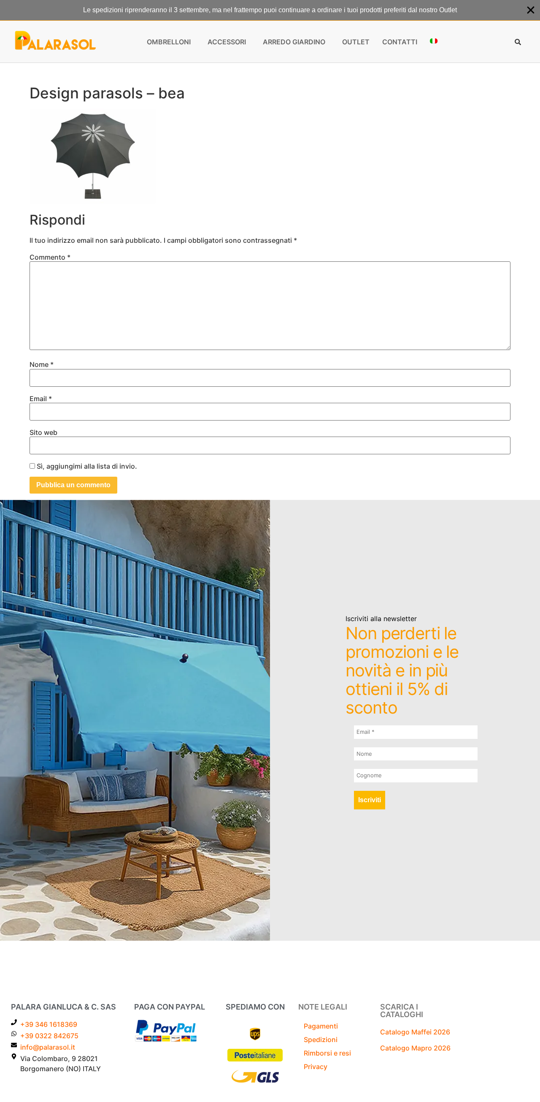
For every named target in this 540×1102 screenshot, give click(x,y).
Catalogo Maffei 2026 (415, 1032)
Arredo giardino (294, 42)
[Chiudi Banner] (531, 10)
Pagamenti (321, 1026)
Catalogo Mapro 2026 (415, 1048)
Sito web (43, 432)
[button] (170, 42)
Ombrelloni (169, 42)
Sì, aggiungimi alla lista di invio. (86, 466)
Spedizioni (321, 1039)
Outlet (356, 42)
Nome (42, 364)
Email (41, 398)
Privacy (315, 1066)
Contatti (399, 42)
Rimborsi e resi (327, 1053)
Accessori (227, 42)
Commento (50, 257)
